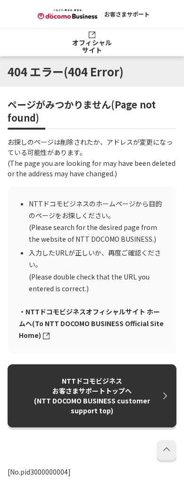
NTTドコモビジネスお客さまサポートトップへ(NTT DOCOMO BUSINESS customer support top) (92, 395)
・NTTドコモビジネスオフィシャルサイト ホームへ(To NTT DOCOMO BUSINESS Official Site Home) (91, 323)
